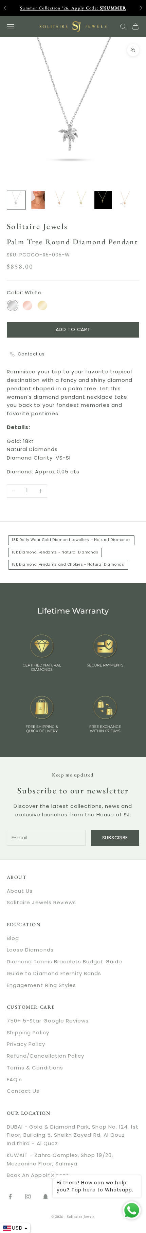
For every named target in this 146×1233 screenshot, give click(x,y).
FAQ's (14, 1079)
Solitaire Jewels (37, 226)
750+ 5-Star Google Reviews (48, 1020)
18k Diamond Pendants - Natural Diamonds (55, 552)
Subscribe (115, 837)
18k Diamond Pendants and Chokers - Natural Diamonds (68, 564)
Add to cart (73, 329)
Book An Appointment (38, 1175)
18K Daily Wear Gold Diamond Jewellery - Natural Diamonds (71, 540)
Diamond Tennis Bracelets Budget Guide (64, 961)
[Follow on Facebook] (10, 1196)
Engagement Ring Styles (41, 985)
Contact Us (23, 1090)
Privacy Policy (26, 1043)
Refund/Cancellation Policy (45, 1055)
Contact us (31, 354)
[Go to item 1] (16, 200)
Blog (13, 938)
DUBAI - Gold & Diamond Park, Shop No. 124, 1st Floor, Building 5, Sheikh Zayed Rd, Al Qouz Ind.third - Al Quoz (73, 1135)
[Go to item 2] (38, 200)
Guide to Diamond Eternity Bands (54, 973)
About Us (20, 890)
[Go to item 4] (81, 200)
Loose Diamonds (30, 949)
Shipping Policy (28, 1032)
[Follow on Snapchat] (45, 1196)
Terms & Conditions (35, 1067)
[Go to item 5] (103, 200)
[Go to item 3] (59, 200)
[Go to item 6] (124, 200)
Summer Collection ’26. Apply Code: (73, 8)
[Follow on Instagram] (27, 1196)
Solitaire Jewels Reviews (41, 902)
